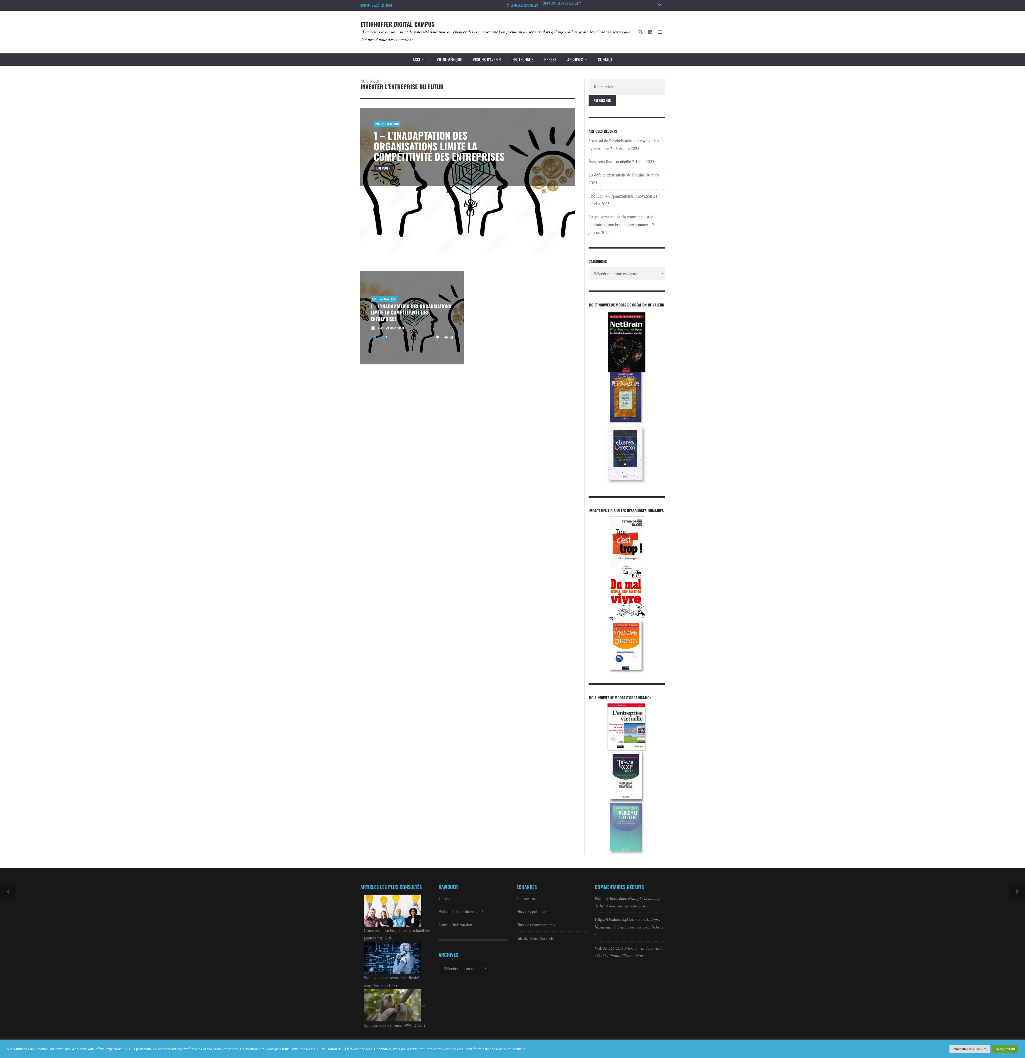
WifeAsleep (604, 948)
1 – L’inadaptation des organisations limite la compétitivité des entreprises (411, 312)
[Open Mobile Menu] (660, 32)
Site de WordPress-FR (535, 938)
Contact (605, 59)
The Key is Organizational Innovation (620, 196)
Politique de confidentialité (461, 911)
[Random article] (660, 5)
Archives (575, 59)
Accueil (419, 59)
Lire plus (378, 337)
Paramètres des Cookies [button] (970, 1048)
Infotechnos (522, 59)
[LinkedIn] (650, 32)
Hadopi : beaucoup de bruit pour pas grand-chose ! (629, 926)
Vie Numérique (449, 59)
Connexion (526, 898)
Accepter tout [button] (1005, 1048)
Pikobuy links (606, 898)
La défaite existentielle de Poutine (565, 3)
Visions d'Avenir (384, 299)
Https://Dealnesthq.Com (615, 919)
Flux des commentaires (536, 924)
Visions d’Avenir (487, 59)
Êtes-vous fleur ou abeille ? (611, 161)
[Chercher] (640, 32)
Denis (380, 328)
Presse (550, 59)
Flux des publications (534, 911)
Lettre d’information (455, 924)
